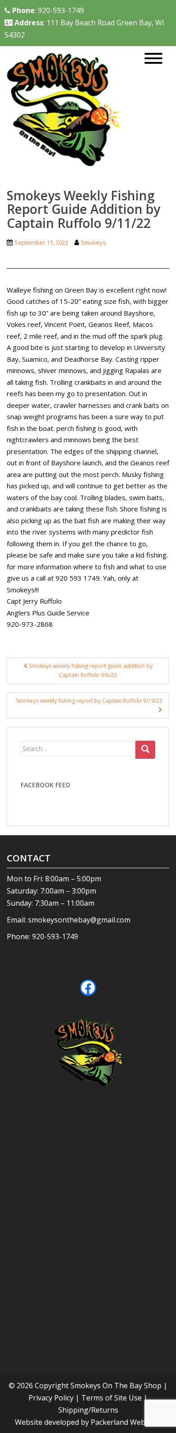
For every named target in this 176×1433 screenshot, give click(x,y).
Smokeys (93, 242)
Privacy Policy (51, 1398)
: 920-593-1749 (48, 10)
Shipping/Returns (88, 1410)
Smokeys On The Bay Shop (116, 1385)
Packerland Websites (126, 1422)
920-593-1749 (55, 936)
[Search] (145, 750)
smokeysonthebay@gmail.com (79, 920)
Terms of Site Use (111, 1398)
